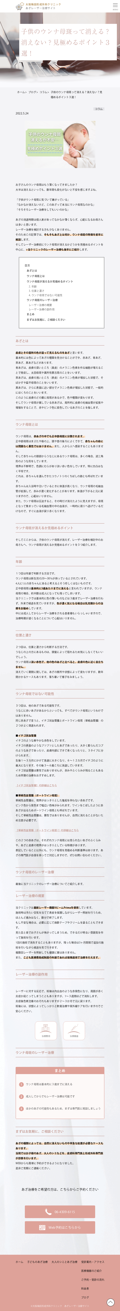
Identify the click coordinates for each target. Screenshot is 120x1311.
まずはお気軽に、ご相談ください (46, 319)
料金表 (85, 1288)
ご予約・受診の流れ (93, 1279)
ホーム (19, 1262)
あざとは (32, 270)
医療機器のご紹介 (91, 1271)
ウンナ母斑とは (36, 276)
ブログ (85, 1297)
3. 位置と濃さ (36, 291)
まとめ (31, 314)
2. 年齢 (33, 286)
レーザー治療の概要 (40, 305)
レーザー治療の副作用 (42, 309)
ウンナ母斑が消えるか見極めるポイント (50, 281)
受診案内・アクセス (93, 1262)
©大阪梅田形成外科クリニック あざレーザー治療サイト (60, 1306)
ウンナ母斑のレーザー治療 (42, 300)
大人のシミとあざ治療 (64, 1262)
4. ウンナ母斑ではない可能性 (45, 295)
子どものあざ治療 (37, 1262)
